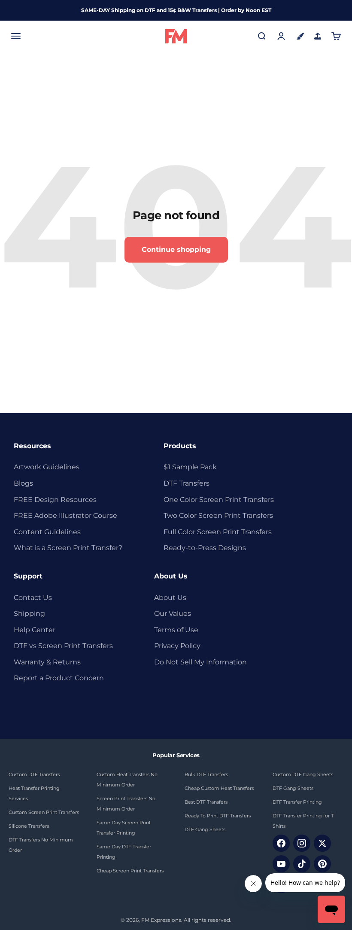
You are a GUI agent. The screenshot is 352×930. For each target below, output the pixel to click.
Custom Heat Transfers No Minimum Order (127, 779)
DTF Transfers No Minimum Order (41, 845)
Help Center (34, 630)
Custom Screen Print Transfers (44, 812)
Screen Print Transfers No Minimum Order (126, 803)
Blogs (23, 483)
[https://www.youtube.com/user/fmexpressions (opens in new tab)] (281, 863)
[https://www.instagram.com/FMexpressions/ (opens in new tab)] (301, 843)
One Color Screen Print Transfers (219, 500)
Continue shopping (176, 249)
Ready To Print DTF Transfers (218, 816)
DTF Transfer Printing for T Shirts (303, 821)
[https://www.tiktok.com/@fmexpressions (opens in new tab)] (301, 863)
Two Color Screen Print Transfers (218, 515)
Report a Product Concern (59, 678)
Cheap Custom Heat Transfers (219, 788)
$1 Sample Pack (190, 467)
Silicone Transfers (29, 826)
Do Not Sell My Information (200, 662)
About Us (170, 597)
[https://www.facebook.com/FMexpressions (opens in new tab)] (281, 843)
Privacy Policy (177, 646)
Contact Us (33, 597)
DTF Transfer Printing (297, 802)
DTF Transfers (186, 483)
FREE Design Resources (55, 500)
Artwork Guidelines (46, 467)
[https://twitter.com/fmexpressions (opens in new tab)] (322, 843)
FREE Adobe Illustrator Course (65, 515)
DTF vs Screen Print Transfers (63, 646)
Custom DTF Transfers (34, 774)
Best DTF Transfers (206, 802)
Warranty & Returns (47, 662)
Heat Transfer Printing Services (34, 793)
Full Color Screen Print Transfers (218, 532)
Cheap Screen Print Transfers (130, 871)
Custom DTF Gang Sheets (303, 774)
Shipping (29, 613)
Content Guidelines (47, 532)
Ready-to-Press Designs (205, 548)
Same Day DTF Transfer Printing (124, 852)
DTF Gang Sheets (205, 829)
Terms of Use (176, 630)
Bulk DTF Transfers (206, 774)
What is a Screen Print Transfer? (68, 548)
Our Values (172, 613)
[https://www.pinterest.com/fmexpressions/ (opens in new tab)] (322, 863)
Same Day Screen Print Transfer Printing (124, 828)
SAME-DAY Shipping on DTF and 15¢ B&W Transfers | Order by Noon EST (176, 10)
